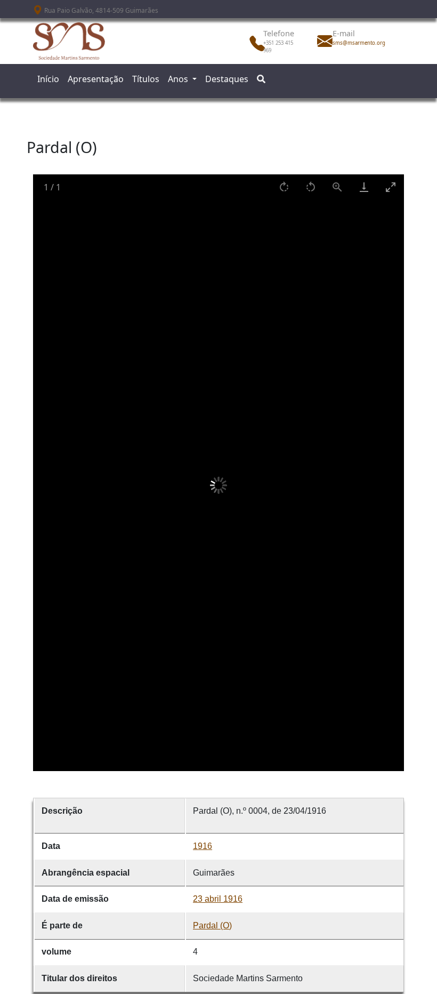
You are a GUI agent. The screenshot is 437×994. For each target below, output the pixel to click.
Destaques (226, 79)
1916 (202, 846)
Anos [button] (179, 79)
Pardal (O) (212, 925)
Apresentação (96, 79)
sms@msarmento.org (356, 42)
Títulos (145, 79)
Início (48, 79)
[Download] (364, 186)
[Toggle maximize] (390, 186)
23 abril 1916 (217, 898)
